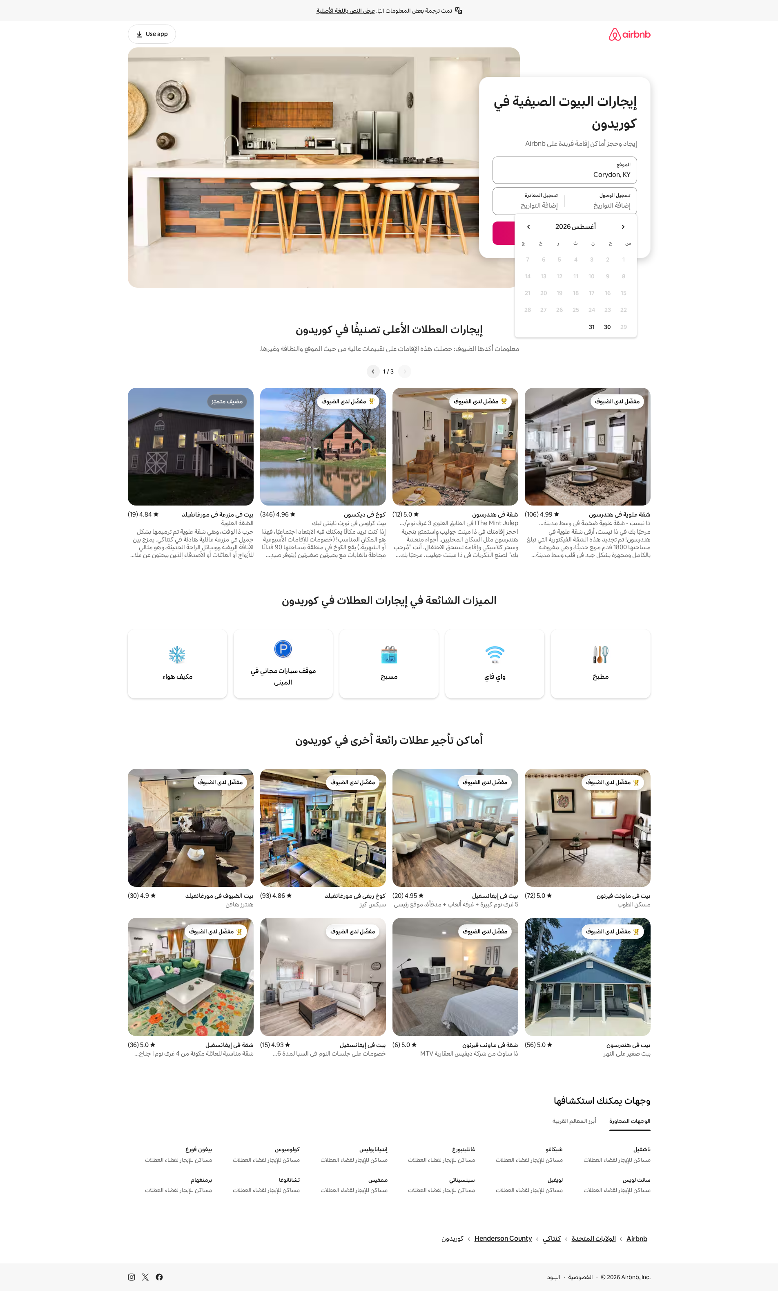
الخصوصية (580, 1277)
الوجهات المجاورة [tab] (630, 1121)
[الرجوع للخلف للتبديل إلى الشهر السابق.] (622, 226)
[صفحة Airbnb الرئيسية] (630, 34)
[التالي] (373, 371)
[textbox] (601, 206)
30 (607, 327)
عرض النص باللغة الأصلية (346, 10)
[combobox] (565, 175)
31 (592, 327)
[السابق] (404, 371)
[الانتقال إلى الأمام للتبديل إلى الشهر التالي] (528, 226)
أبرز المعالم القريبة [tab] (574, 1121)
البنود (553, 1277)
